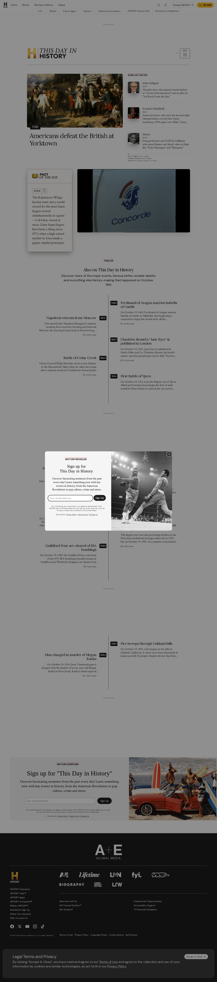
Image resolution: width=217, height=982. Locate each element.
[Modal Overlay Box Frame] (108, 491)
